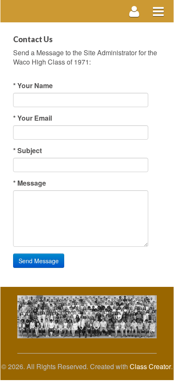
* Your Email (32, 118)
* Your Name (33, 85)
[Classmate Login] (134, 11)
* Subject (27, 150)
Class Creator (150, 366)
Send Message (39, 260)
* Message (29, 183)
